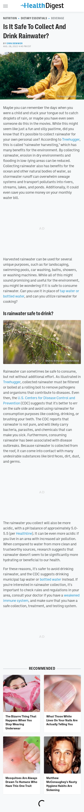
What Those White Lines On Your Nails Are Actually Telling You (62, 720)
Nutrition (10, 18)
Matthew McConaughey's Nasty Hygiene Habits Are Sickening (61, 784)
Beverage (57, 18)
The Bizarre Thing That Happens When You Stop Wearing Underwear (20, 722)
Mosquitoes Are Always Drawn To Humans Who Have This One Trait (21, 782)
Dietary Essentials (34, 18)
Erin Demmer (15, 43)
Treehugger (71, 139)
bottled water (50, 579)
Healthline (24, 533)
